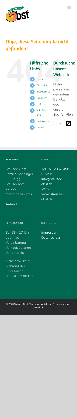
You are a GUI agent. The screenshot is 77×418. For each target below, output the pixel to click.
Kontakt (41, 127)
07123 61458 (58, 169)
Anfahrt (11, 204)
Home (40, 79)
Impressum (49, 232)
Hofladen (41, 104)
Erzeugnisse (43, 91)
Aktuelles (41, 85)
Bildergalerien (44, 121)
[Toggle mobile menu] (69, 8)
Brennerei (41, 98)
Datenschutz (50, 237)
